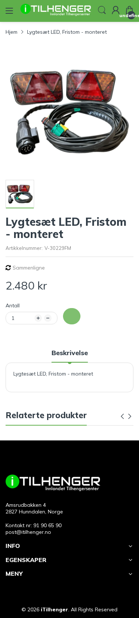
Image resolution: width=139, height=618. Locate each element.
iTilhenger (54, 609)
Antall (13, 305)
